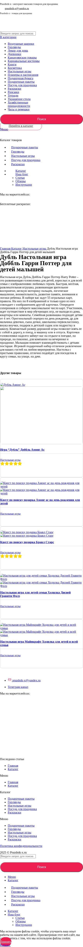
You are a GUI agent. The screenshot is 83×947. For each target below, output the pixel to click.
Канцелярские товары (22, 57)
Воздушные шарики (21, 43)
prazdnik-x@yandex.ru (17, 8)
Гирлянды (14, 47)
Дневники (14, 54)
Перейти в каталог (21, 125)
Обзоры (20, 181)
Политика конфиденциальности (21, 846)
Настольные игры (19, 71)
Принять (5, 941)
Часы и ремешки (19, 109)
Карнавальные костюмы (24, 61)
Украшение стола (19, 99)
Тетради (13, 95)
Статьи (20, 177)
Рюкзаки (13, 92)
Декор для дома (18, 50)
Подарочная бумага (20, 78)
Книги (12, 64)
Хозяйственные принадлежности (19, 104)
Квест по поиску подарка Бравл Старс (27, 542)
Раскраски (14, 88)
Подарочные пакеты (21, 81)
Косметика (15, 68)
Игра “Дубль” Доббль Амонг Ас (22, 449)
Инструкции (23, 184)
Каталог (17, 248)
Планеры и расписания (23, 74)
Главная (5, 248)
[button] (41, 775)
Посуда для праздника (22, 85)
